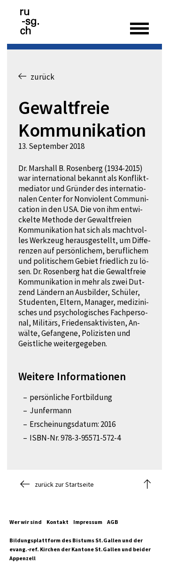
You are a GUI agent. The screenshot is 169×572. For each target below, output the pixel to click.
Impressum (87, 521)
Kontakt (57, 521)
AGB (112, 521)
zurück (40, 77)
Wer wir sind (25, 521)
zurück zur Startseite (64, 484)
